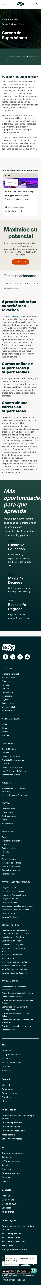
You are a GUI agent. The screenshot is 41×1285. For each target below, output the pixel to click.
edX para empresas (11, 1161)
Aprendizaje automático (12, 870)
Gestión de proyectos (11, 866)
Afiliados (6, 1058)
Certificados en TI (9, 913)
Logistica (5, 699)
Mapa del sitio (8, 1135)
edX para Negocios (11, 1054)
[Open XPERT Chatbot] (33, 1269)
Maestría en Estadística (12, 954)
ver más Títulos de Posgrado (14, 969)
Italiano (5, 732)
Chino (4, 728)
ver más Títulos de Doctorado (15, 973)
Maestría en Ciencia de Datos (14, 962)
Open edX (6, 1169)
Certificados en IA (9, 902)
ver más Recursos (10, 1030)
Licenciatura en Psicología (13, 937)
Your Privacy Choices (12, 1139)
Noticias (6, 1070)
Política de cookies (11, 1127)
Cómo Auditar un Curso (12, 997)
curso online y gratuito (15, 316)
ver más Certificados (10, 917)
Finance (26, 283)
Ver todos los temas (11, 289)
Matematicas (7, 696)
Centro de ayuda (9, 816)
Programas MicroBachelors (14, 895)
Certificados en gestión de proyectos (17, 906)
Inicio (4, 19)
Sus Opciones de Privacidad (15, 1249)
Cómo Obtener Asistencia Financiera (17, 993)
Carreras (6, 1066)
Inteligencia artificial (10, 674)
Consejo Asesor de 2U (12, 1173)
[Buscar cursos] (37, 4)
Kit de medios (7, 823)
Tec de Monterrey (9, 749)
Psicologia (6, 681)
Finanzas (6, 685)
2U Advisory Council (11, 1062)
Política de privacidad (12, 1122)
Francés (5, 735)
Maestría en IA (8, 958)
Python (5, 837)
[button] (5, 657)
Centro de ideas (8, 809)
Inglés (4, 724)
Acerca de (7, 1050)
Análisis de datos (9, 703)
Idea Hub (6, 1085)
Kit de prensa (8, 1101)
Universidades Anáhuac (12, 767)
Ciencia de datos (9, 859)
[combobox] (20, 57)
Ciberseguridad (8, 707)
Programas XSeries (10, 898)
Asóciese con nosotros (12, 1153)
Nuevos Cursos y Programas (14, 795)
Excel (4, 855)
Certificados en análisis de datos (15, 909)
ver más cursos (8, 874)
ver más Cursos (8, 710)
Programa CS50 (9, 887)
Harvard (5, 753)
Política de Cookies (11, 1237)
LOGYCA (5, 764)
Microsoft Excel (8, 677)
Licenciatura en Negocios (13, 944)
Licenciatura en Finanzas (12, 941)
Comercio (6, 844)
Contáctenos (7, 812)
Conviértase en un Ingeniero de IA (17, 1026)
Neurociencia (7, 692)
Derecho (5, 688)
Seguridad (6, 820)
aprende (14, 19)
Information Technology (13, 283)
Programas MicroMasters (13, 891)
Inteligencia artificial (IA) (12, 841)
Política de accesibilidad (13, 1131)
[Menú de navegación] (4, 4)
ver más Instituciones (11, 775)
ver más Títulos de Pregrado (14, 965)
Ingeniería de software (11, 863)
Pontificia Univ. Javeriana (13, 760)
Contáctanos (8, 1089)
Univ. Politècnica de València (14, 771)
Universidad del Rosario (12, 756)
